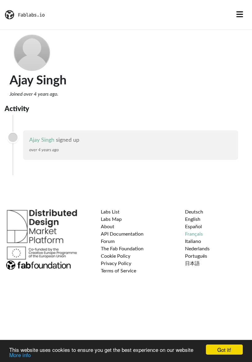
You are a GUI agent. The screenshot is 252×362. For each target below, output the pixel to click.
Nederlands (197, 248)
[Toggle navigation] (239, 14)
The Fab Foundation (122, 248)
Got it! (224, 349)
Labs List (110, 212)
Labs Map (111, 219)
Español (193, 226)
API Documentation (122, 234)
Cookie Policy (115, 256)
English (192, 219)
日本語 (192, 263)
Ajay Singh (41, 140)
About (107, 226)
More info (20, 355)
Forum (108, 241)
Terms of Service (118, 270)
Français (194, 234)
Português (196, 256)
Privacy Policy (116, 263)
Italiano (193, 241)
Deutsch (194, 212)
